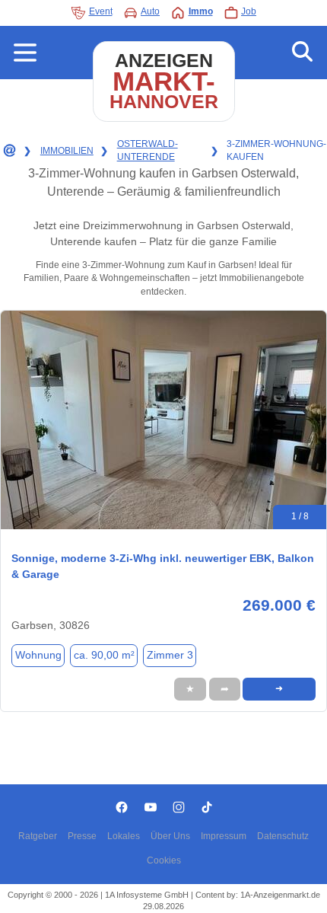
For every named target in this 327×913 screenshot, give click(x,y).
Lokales (123, 836)
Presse (82, 836)
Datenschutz (283, 836)
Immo (201, 11)
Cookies (164, 860)
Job (248, 11)
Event (101, 11)
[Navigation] (25, 53)
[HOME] (8, 151)
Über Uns (170, 836)
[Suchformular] (302, 52)
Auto (150, 11)
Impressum (223, 836)
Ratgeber (37, 836)
